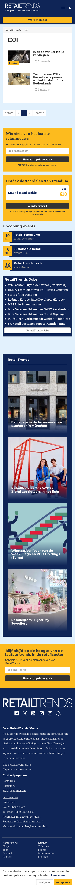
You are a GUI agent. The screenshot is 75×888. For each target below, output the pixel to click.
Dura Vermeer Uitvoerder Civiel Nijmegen (37, 314)
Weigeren (45, 882)
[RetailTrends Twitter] (25, 714)
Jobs (5, 849)
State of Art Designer (22, 294)
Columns (43, 846)
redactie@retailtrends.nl (28, 821)
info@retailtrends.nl (28, 816)
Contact (7, 853)
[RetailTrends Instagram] (50, 714)
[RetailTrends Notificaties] (58, 714)
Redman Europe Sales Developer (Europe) (36, 299)
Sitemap (43, 856)
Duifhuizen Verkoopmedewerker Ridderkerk (39, 319)
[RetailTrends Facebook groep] (16, 714)
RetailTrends (13, 30)
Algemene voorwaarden (17, 769)
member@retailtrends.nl (33, 826)
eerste (9, 113)
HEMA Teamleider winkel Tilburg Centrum (38, 290)
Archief (7, 856)
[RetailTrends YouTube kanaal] (33, 714)
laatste (39, 113)
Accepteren (63, 882)
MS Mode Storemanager (24, 304)
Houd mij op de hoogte (36, 159)
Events (42, 849)
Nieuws (42, 842)
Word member (37, 20)
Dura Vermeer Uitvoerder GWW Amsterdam (38, 309)
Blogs (6, 846)
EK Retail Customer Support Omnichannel (37, 323)
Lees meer (58, 875)
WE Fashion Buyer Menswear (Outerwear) (37, 285)
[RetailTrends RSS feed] (42, 714)
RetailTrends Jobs (37, 330)
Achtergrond (10, 842)
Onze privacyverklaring (17, 764)
